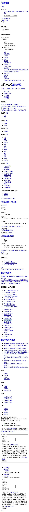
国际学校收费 (7, 315)
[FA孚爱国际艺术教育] (7, 230)
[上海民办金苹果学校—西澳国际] (9, 104)
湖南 (5, 13)
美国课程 (12, 70)
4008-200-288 (6, 18)
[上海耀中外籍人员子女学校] (8, 108)
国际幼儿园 (7, 54)
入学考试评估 (3, 205)
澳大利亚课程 (7, 390)
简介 (7, 250)
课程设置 (14, 226)
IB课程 (7, 71)
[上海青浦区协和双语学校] (19, 106)
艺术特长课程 (11, 88)
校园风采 (11, 250)
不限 (7, 113)
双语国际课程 (7, 176)
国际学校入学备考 (8, 327)
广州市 (5, 123)
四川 (18, 11)
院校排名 (6, 75)
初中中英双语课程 (8, 173)
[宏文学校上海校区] (6, 106)
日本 (5, 153)
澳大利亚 (6, 142)
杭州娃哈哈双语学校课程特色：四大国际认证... (16, 367)
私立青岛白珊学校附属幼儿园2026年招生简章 (16, 343)
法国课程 (16, 71)
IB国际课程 (6, 169)
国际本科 (6, 61)
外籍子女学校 (7, 62)
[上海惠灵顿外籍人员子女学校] (9, 110)
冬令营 (5, 66)
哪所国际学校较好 (8, 309)
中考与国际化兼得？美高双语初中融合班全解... (16, 352)
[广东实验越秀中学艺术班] (8, 198)
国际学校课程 (7, 318)
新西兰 (5, 158)
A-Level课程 (7, 166)
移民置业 (21, 80)
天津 (27, 11)
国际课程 (6, 68)
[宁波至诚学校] (8, 261)
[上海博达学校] (22, 110)
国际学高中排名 (8, 334)
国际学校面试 (7, 322)
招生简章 (8, 226)
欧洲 (5, 155)
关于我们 (6, 409)
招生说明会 (7, 336)
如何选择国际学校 (8, 313)
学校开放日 (7, 73)
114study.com (12, 428)
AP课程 (6, 184)
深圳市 (5, 125)
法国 (5, 144)
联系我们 (6, 414)
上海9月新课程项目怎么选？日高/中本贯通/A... (16, 350)
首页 (5, 52)
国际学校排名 (7, 311)
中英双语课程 (7, 182)
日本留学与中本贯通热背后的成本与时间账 (15, 348)
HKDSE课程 (7, 185)
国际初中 (6, 57)
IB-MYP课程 (7, 180)
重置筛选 (23, 88)
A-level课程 (7, 70)
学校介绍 (3, 226)
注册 (7, 20)
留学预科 (16, 80)
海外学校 (11, 80)
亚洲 (5, 156)
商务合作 (6, 410)
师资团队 (19, 226)
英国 (5, 139)
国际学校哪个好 (8, 399)
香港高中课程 (7, 175)
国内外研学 (7, 64)
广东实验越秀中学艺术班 (8, 202)
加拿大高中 (7, 168)
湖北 (21, 11)
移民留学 (6, 78)
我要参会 (6, 412)
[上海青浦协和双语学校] (10, 263)
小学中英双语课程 (8, 171)
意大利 (18, 88)
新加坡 (5, 149)
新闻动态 (23, 250)
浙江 (10, 11)
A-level (6, 385)
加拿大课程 (18, 70)
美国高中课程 (7, 325)
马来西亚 (6, 160)
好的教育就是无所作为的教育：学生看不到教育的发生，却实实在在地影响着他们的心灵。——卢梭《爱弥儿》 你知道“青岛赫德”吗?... (14, 281)
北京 (5, 11)
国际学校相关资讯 (8, 340)
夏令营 (9, 66)
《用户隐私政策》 (14, 445)
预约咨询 (4, 460)
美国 (5, 137)
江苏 (13, 11)
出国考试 (6, 80)
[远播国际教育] (5, 3)
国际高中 (6, 59)
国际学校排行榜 (8, 400)
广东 (16, 11)
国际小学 (6, 55)
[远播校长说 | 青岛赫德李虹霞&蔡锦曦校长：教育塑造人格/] (14, 278)
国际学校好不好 (8, 324)
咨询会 (5, 77)
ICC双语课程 (7, 187)
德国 (5, 146)
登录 (3, 20)
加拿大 (5, 140)
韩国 (5, 151)
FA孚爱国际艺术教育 (7, 236)
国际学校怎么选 (8, 316)
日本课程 (11, 71)
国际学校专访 (6, 273)
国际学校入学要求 (8, 331)
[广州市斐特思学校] (9, 264)
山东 (24, 11)
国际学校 (16, 84)
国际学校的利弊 (8, 320)
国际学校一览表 (8, 402)
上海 (7, 11)
